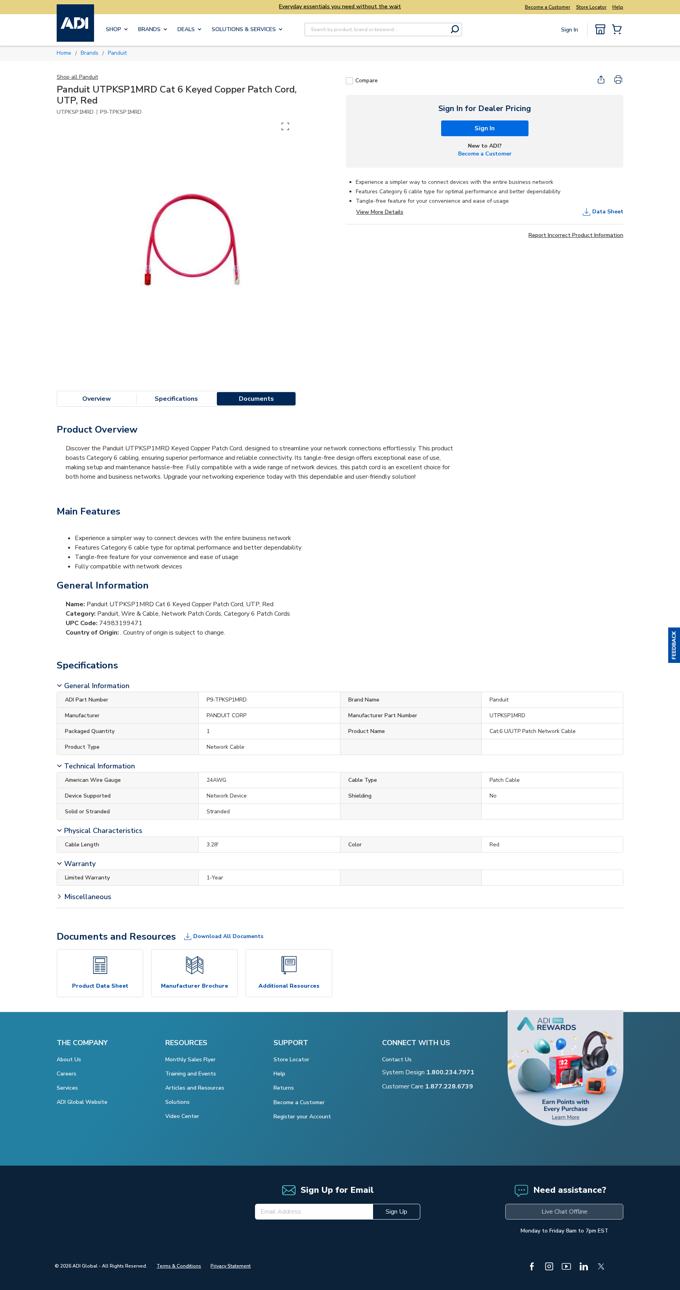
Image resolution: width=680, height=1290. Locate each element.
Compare (366, 80)
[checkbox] (349, 80)
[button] (674, 645)
